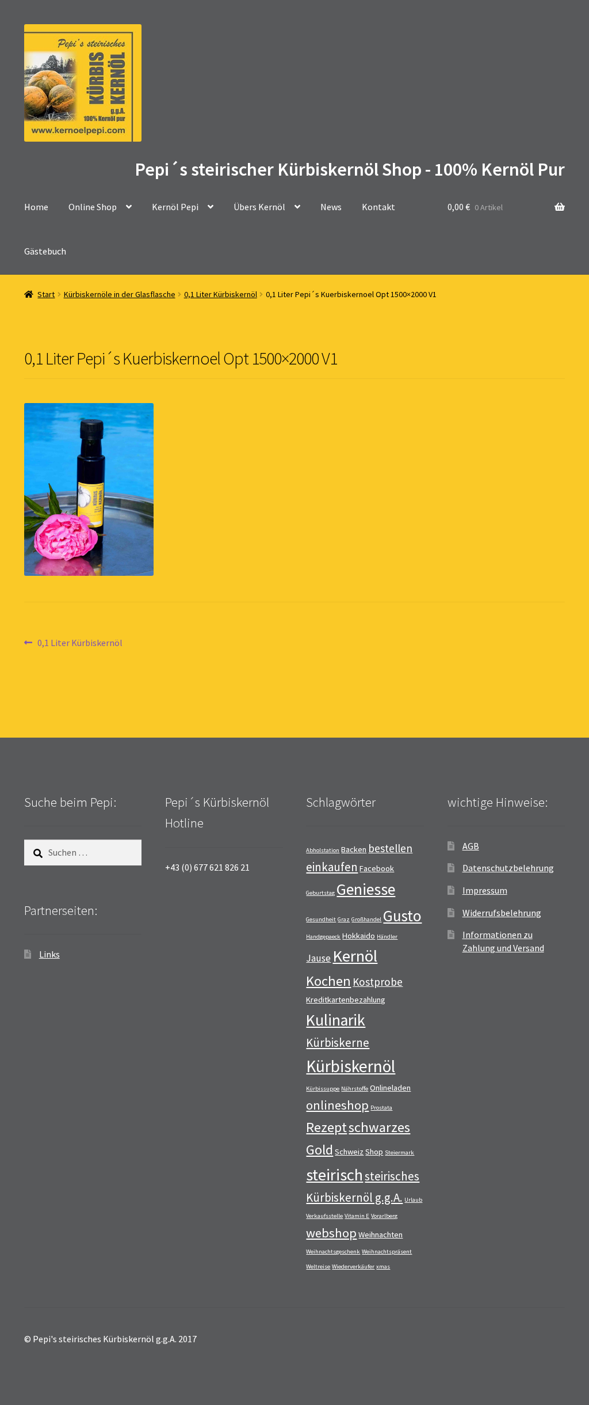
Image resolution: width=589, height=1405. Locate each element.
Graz (344, 919)
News (331, 206)
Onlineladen (390, 1088)
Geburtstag (320, 893)
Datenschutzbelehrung (508, 868)
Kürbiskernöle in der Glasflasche (119, 294)
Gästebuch (45, 251)
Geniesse (365, 889)
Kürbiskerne (337, 1042)
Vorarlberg (384, 1216)
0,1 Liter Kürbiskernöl (220, 294)
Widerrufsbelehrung (501, 912)
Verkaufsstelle (324, 1216)
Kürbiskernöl (350, 1066)
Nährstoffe (354, 1088)
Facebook (376, 868)
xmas (383, 1266)
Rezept (326, 1127)
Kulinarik (335, 1020)
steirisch (334, 1174)
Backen (353, 849)
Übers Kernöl (259, 206)
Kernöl (354, 955)
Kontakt (378, 206)
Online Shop (92, 206)
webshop (331, 1233)
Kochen (328, 981)
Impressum (484, 890)
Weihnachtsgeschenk (333, 1251)
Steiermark (399, 1152)
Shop (374, 1151)
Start (46, 294)
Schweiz (349, 1151)
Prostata (381, 1107)
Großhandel (366, 919)
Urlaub (413, 1199)
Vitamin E (357, 1216)
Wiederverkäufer (353, 1266)
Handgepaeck (323, 936)
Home (36, 206)
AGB (470, 846)
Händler (387, 936)
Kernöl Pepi (175, 206)
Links (49, 954)
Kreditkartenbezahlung (345, 999)
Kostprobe (378, 982)
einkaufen (332, 867)
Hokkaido (358, 936)
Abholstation (322, 850)
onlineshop (337, 1105)
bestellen (390, 848)
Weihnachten (380, 1234)
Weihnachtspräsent (387, 1251)
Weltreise (318, 1266)
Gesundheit (321, 919)
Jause (318, 958)
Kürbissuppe (322, 1088)
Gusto (402, 915)
